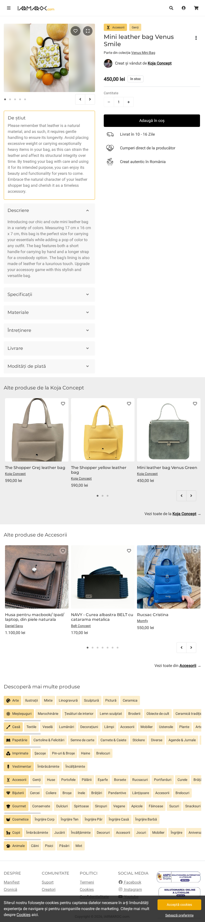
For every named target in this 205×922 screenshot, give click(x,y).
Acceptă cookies (179, 905)
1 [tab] (5, 99)
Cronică (10, 889)
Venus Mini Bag (143, 53)
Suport (48, 882)
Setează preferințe (179, 915)
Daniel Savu (14, 626)
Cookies (87, 889)
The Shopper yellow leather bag (98, 470)
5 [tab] (25, 99)
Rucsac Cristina (152, 614)
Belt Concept (81, 626)
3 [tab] (15, 99)
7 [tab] (117, 647)
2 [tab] (10, 99)
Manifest (12, 882)
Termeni (87, 882)
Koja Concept (15, 474)
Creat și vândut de (143, 63)
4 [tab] (20, 99)
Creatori (49, 889)
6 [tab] (112, 647)
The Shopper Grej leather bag (35, 467)
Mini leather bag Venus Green (167, 467)
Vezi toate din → (177, 665)
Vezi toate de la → (172, 513)
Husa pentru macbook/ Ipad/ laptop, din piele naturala (34, 617)
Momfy (142, 621)
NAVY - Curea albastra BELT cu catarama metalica (102, 617)
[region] (102, 702)
